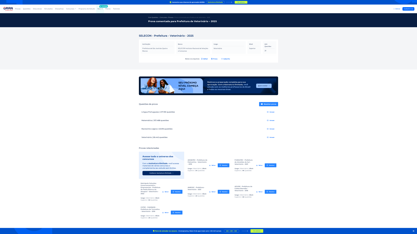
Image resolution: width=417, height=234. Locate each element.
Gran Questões (153, 17)
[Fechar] (413, 231)
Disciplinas (59, 9)
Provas (17, 9)
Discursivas (37, 9)
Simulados (48, 9)
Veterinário (218, 48)
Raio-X (100, 8)
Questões (26, 9)
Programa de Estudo (87, 9)
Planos (107, 9)
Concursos (70, 9)
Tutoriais (116, 9)
